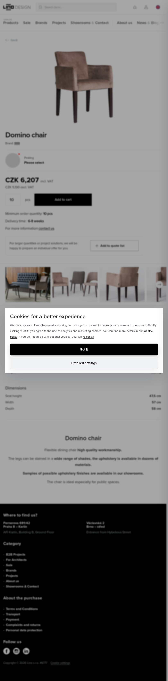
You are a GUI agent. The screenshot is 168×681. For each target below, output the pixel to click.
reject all (88, 337)
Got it (84, 349)
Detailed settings (84, 363)
